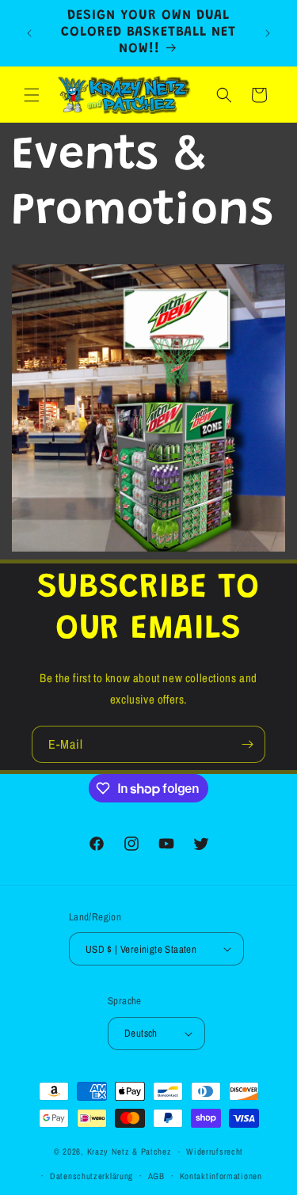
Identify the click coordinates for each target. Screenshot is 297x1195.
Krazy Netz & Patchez (129, 1151)
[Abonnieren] (247, 744)
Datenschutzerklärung (91, 1176)
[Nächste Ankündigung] (267, 33)
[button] (31, 95)
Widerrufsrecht (214, 1151)
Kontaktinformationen (221, 1176)
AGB (156, 1176)
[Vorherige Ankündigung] (29, 33)
